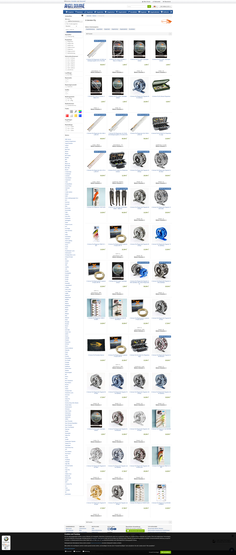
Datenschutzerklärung (96, 543)
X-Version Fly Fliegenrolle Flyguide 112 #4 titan (118, 503)
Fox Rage (67, 228)
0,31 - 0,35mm (71, 66)
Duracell (67, 204)
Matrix (66, 301)
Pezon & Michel (69, 348)
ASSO (66, 147)
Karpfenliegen (166, 530)
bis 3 (68, 121)
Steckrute (69, 86)
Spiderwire (68, 417)
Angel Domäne (69, 143)
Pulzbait (67, 364)
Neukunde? (83, 1)
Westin (66, 480)
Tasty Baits (67, 445)
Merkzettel (157, 1)
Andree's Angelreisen (70, 141)
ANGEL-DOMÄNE (75, 6)
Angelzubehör (123, 29)
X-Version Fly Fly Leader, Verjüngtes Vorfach (139, 60)
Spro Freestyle (68, 421)
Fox (66, 226)
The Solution (68, 451)
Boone (66, 169)
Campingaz (68, 173)
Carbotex (67, 175)
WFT (66, 482)
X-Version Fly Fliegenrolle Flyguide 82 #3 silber (96, 466)
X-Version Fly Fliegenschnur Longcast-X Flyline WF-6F (117, 355)
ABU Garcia (68, 139)
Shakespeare (68, 407)
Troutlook (67, 459)
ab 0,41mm (70, 70)
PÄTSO (67, 344)
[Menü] (9, 537)
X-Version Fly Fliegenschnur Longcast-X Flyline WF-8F (96, 282)
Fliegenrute (70, 45)
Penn (66, 346)
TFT (66, 449)
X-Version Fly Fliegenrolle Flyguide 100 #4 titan (139, 392)
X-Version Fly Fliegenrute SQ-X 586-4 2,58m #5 (139, 134)
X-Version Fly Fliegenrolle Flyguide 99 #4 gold (96, 503)
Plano (66, 352)
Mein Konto (147, 1)
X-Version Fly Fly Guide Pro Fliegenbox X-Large (161, 134)
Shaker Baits (68, 405)
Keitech (67, 275)
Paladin (67, 340)
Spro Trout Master (69, 427)
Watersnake (68, 478)
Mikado (67, 313)
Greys (66, 244)
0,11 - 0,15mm (71, 58)
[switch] (6, 548)
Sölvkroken (68, 413)
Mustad (67, 324)
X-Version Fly (71, 36)
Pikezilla (67, 350)
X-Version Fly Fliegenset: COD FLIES (96, 207)
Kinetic (66, 279)
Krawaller (67, 283)
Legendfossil (68, 285)
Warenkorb (167, 1)
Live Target (68, 291)
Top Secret (67, 453)
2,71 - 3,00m (70, 130)
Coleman (67, 188)
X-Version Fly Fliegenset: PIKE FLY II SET (161, 466)
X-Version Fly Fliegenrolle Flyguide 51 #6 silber (161, 171)
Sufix (66, 437)
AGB (93, 528)
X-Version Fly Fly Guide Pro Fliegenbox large (139, 355)
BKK (66, 161)
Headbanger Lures (70, 251)
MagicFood (68, 297)
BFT (66, 159)
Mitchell (67, 317)
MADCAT (67, 295)
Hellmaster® (68, 253)
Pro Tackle (67, 360)
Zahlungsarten (69, 532)
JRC (66, 265)
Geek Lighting (68, 240)
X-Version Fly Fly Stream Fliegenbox (161, 96)
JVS (66, 269)
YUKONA (67, 490)
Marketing (87, 551)
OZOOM (67, 338)
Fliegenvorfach (71, 51)
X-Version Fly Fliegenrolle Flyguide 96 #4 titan (161, 318)
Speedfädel (68, 415)
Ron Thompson (69, 380)
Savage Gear (68, 390)
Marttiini (67, 299)
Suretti (66, 439)
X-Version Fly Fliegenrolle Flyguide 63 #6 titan (139, 171)
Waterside (67, 476)
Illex (66, 259)
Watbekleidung (71, 53)
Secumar (67, 394)
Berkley (67, 157)
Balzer (66, 151)
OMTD (66, 334)
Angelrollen (99, 29)
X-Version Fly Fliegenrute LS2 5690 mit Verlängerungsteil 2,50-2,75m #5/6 (96, 60)
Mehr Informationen (70, 548)
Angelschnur (115, 29)
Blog (80, 530)
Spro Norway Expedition (71, 423)
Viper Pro (67, 469)
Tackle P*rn (68, 443)
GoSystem (67, 242)
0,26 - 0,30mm (71, 64)
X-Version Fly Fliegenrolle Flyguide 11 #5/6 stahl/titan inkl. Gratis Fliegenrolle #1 (139, 283)
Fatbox (66, 214)
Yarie (66, 488)
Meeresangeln (151, 530)
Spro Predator (68, 425)
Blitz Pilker (67, 165)
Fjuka (66, 222)
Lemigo (67, 287)
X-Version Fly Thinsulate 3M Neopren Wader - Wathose (118, 208)
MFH (66, 311)
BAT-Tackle (68, 155)
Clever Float (68, 186)
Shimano (67, 409)
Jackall (67, 261)
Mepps (66, 309)
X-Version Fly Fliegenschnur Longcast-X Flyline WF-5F (139, 318)
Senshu (67, 401)
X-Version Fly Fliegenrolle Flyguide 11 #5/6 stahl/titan (161, 282)
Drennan (67, 202)
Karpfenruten (151, 532)
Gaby (66, 234)
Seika (66, 396)
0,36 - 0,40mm (71, 68)
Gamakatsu (68, 236)
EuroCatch (67, 208)
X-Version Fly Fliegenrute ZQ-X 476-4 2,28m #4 (96, 171)
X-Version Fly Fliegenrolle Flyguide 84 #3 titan (139, 208)
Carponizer (68, 180)
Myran (66, 326)
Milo (66, 315)
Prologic (67, 362)
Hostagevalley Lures (70, 255)
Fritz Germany (68, 230)
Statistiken (78, 551)
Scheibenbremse (71, 105)
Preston (67, 356)
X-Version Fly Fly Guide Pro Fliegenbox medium (118, 171)
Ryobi (66, 386)
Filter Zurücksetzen (74, 21)
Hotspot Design (69, 257)
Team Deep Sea (69, 447)
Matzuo (67, 303)
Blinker (156, 528)
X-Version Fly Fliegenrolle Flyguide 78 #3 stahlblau (118, 392)
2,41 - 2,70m (70, 128)
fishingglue (68, 220)
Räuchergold (68, 372)
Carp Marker (68, 178)
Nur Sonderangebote (72, 24)
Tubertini (67, 461)
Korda (66, 281)
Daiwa (66, 194)
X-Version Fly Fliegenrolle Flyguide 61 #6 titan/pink (161, 355)
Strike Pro (67, 435)
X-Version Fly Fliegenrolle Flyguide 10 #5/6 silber (161, 208)
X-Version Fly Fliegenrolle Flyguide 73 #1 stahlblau (161, 245)
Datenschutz (95, 532)
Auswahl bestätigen (154, 552)
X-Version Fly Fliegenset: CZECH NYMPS (96, 318)
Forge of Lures (68, 224)
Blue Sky (67, 167)
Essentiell (69, 551)
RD (66, 374)
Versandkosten (69, 530)
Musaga (67, 321)
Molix (66, 319)
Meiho (66, 307)
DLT (66, 200)
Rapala (67, 370)
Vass (66, 467)
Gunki (66, 246)
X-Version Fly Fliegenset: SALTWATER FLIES (161, 429)
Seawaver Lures (69, 392)
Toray (66, 455)
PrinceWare (68, 358)
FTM (66, 232)
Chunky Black (68, 184)
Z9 (65, 492)
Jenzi (66, 263)
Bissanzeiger (151, 528)
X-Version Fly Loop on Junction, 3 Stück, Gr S (96, 97)
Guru (66, 248)
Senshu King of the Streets (71, 403)
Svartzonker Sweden (70, 441)
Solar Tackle (68, 411)
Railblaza (67, 366)
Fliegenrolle (70, 43)
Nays (66, 328)
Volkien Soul (68, 474)
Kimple (67, 277)
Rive (66, 378)
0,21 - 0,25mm (71, 62)
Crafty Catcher (68, 192)
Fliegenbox (70, 41)
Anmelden (74, 1)
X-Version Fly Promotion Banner (96, 355)
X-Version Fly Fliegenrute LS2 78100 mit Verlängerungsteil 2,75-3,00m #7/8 (117, 134)
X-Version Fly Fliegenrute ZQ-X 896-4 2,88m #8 (96, 134)
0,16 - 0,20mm (71, 60)
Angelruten (107, 29)
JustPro (67, 267)
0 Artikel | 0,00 (165, 6)
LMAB (66, 293)
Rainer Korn (68, 368)
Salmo (66, 388)
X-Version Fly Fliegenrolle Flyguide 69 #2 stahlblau (139, 97)
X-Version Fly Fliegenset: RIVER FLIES (139, 503)
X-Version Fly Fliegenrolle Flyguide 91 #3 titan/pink (118, 429)
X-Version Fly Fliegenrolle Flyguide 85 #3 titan (139, 245)
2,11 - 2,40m (70, 126)
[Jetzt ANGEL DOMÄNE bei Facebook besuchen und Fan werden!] (108, 530)
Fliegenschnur (71, 47)
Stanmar (67, 429)
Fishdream (67, 218)
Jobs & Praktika (83, 532)
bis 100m (69, 74)
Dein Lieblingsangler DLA (71, 198)
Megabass (67, 305)
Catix (66, 182)
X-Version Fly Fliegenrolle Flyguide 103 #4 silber (139, 429)
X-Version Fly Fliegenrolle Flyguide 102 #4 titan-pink (139, 466)
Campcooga (68, 171)
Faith (66, 212)
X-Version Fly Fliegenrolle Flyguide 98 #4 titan (96, 392)
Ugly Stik (67, 463)
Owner (66, 336)
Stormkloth (67, 433)
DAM (66, 196)
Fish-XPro (67, 216)
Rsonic (67, 384)
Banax (66, 153)
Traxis (66, 457)
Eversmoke (68, 210)
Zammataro (68, 494)
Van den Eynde (69, 465)
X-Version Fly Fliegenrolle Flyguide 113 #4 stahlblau (118, 466)
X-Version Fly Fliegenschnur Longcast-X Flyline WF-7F (117, 245)
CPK (66, 190)
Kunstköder (132, 29)
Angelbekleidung (90, 29)
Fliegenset (70, 49)
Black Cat (67, 163)
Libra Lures (68, 289)
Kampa (67, 271)
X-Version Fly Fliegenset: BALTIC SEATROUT (118, 318)
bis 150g (69, 98)
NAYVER (67, 330)
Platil (66, 354)
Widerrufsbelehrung (97, 530)
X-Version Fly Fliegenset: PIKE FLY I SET (96, 245)
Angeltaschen (158, 530)
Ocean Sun (68, 332)
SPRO (66, 419)
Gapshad (67, 238)
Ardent (66, 145)
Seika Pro (67, 399)
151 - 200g (70, 100)
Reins (66, 376)
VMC (66, 472)
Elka (66, 206)
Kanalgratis (68, 273)
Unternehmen (82, 528)
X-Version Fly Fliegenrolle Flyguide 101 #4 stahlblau (161, 392)
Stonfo (66, 431)
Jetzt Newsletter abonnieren (136, 530)
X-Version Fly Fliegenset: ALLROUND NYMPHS (161, 503)
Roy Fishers (68, 382)
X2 (65, 486)
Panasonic (67, 342)
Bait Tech (67, 149)
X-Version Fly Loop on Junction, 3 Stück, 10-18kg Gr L (117, 60)
